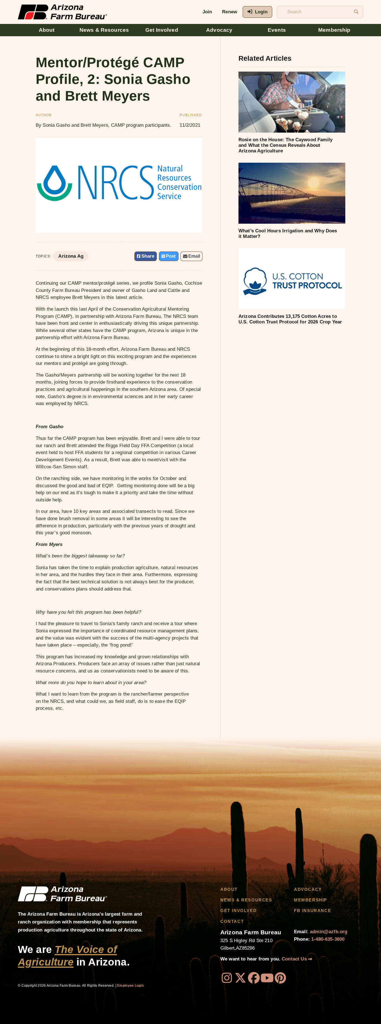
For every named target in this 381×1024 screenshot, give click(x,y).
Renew (229, 11)
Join (207, 11)
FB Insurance (312, 910)
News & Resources (104, 30)
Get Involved (161, 30)
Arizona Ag (70, 256)
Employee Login (130, 986)
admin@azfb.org (328, 931)
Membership (334, 30)
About (47, 30)
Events (277, 30)
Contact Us (295, 959)
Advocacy (219, 30)
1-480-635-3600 (327, 939)
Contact (232, 921)
